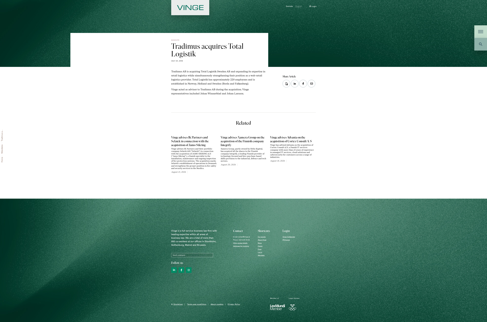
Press (259, 249)
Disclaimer (178, 304)
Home (2, 159)
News (260, 243)
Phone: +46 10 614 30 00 (241, 240)
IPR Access (286, 240)
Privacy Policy (234, 304)
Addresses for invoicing (241, 246)
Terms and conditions (196, 304)
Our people (262, 237)
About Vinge (262, 240)
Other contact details (240, 243)
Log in (260, 252)
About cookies (217, 304)
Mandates (2, 149)
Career (260, 246)
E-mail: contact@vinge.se (241, 237)
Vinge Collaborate (289, 237)
